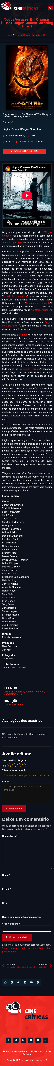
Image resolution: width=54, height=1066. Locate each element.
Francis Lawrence (13, 704)
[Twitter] (16, 1040)
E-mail (6, 889)
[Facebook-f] (8, 1040)
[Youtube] (30, 1040)
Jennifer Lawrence (14, 691)
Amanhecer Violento (37, 303)
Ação (20, 35)
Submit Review (14, 808)
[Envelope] (38, 1040)
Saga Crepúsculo (12, 242)
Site (4, 903)
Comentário (9, 836)
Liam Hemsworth (13, 694)
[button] (43, 8)
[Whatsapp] (45, 1040)
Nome (6, 875)
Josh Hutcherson (34, 691)
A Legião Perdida (30, 369)
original (23, 334)
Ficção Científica (39, 35)
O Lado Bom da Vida (15, 296)
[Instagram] (23, 1040)
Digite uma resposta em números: (21, 917)
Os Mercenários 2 (41, 310)
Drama (27, 35)
